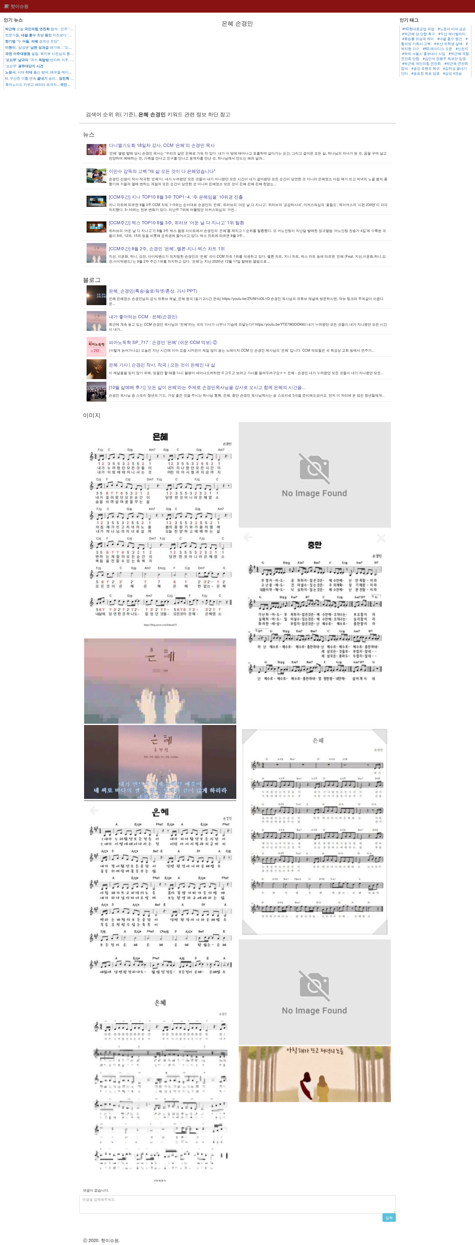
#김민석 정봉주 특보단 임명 (444, 58)
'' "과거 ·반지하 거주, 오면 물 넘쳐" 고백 (56, 59)
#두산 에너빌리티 (452, 33)
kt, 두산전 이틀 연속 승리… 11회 (51, 78)
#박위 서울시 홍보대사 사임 (423, 53)
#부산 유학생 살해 (448, 43)
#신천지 (462, 48)
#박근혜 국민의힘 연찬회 (421, 63)
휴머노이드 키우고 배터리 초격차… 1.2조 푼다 (51, 84)
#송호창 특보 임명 (425, 73)
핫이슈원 (18, 6)
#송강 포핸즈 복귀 (425, 68)
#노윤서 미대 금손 (452, 28)
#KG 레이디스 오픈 (437, 48)
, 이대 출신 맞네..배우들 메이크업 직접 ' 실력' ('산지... (59, 71)
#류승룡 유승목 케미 (418, 38)
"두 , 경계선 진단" (32, 41)
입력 (389, 1217)
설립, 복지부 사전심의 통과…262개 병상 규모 (53, 53)
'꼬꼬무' (24, 65)
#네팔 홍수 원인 (449, 38)
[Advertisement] (237, 68)
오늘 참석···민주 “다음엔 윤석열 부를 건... (56, 28)
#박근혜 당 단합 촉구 (418, 33)
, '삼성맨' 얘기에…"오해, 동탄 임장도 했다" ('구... (58, 47)
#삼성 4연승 (452, 73)
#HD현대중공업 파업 (418, 28)
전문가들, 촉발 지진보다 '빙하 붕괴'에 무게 (50, 34)
